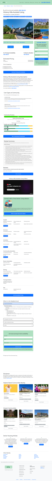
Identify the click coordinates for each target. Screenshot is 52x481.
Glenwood (4, 457)
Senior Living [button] (22, 2)
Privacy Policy (20, 348)
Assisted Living (27, 2)
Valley (20, 458)
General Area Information (8, 303)
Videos (10, 42)
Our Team (31, 471)
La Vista (35, 454)
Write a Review (18, 173)
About (8, 42)
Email (5, 339)
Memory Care (32, 2)
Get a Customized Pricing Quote (18, 136)
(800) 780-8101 (22, 42)
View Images (45, 37)
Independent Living (22, 469)
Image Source (5, 19)
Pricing (5, 42)
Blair (35, 458)
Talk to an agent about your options (18, 213)
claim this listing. (9, 378)
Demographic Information (8, 319)
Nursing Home (21, 472)
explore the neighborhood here (14, 86)
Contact (17, 479)
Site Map (21, 479)
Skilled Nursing (21, 474)
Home (5, 5)
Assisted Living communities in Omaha (14, 100)
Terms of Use (16, 348)
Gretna (20, 457)
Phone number (6, 342)
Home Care (36, 2)
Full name (5, 335)
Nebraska (8, 5)
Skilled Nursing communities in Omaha (14, 108)
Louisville (4, 458)
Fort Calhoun (5, 456)
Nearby (5, 325)
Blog (39, 2)
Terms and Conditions (27, 479)
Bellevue (4, 455)
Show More (5, 225)
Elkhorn (20, 456)
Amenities (14, 42)
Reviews (17, 42)
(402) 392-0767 (26, 54)
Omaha (12, 5)
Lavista (20, 454)
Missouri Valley (36, 457)
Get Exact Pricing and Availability (18, 72)
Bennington (36, 455)
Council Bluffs (5, 454)
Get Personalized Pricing (18, 295)
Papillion (20, 455)
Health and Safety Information (9, 322)
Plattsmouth (36, 456)
